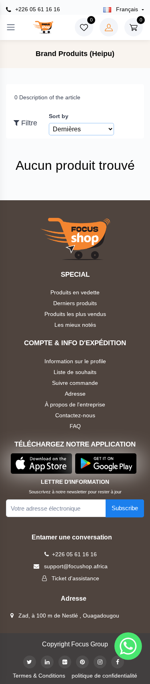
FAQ (75, 426)
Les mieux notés (75, 325)
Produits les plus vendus (75, 314)
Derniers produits (75, 303)
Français (127, 9)
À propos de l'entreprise (75, 404)
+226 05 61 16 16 (37, 9)
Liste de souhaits (75, 372)
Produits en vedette (75, 292)
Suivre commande (75, 383)
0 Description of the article (47, 97)
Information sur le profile (75, 361)
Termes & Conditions (39, 675)
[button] (41, 463)
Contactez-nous (75, 415)
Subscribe (125, 508)
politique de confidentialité (104, 675)
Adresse (75, 393)
